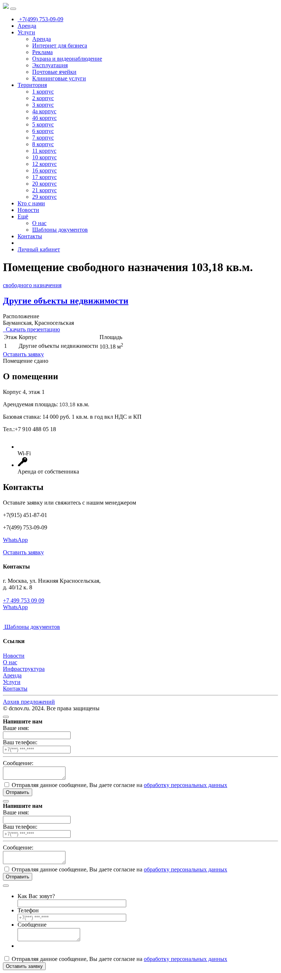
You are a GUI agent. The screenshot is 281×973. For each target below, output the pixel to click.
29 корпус (44, 197)
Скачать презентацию (31, 329)
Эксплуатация (50, 65)
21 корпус (44, 190)
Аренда (27, 26)
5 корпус (43, 124)
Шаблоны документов (60, 230)
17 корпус (44, 177)
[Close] (6, 717)
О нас (39, 223)
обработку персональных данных (185, 785)
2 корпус (43, 98)
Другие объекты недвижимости (65, 300)
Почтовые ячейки (54, 72)
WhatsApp (15, 540)
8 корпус (43, 144)
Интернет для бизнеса (59, 45)
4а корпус (44, 111)
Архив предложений (29, 702)
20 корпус (44, 183)
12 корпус (44, 164)
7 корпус (43, 137)
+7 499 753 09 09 (23, 600)
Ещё (23, 216)
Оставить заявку (23, 354)
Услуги (26, 32)
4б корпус (44, 118)
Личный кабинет (39, 249)
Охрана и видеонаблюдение (67, 59)
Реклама (42, 52)
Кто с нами (31, 203)
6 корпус (43, 131)
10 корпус (44, 157)
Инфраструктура (24, 669)
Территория (32, 85)
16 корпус (44, 170)
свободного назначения (32, 285)
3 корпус (43, 105)
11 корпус (44, 151)
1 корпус (43, 91)
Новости (28, 210)
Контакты (30, 236)
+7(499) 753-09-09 (40, 19)
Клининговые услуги (59, 78)
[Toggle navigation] (13, 9)
